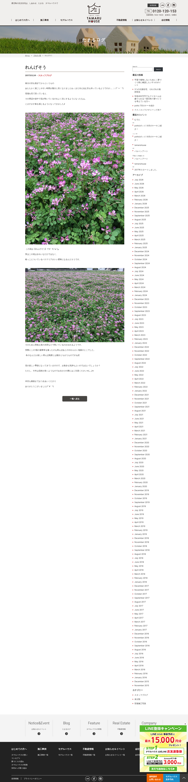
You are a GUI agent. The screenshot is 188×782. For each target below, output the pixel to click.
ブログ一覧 (37, 55)
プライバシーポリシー (33, 778)
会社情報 (165, 20)
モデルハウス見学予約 (171, 777)
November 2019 (141, 494)
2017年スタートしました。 (146, 169)
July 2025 (138, 223)
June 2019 (139, 514)
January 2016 (140, 677)
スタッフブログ (45, 75)
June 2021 (139, 418)
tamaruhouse (140, 145)
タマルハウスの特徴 (19, 765)
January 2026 (140, 203)
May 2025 (139, 231)
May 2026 (139, 187)
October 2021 (140, 403)
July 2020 (138, 462)
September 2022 (142, 359)
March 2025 (139, 239)
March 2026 (139, 195)
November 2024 (141, 255)
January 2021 (140, 438)
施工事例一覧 (43, 755)
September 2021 (141, 406)
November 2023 (141, 303)
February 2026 (141, 199)
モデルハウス (66, 20)
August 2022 (140, 363)
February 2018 (141, 578)
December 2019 (141, 490)
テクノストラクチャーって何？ (147, 110)
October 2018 (140, 546)
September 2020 (142, 454)
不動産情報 (121, 20)
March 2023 (139, 335)
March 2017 (139, 622)
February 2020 (141, 482)
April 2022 (139, 379)
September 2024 (142, 263)
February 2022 (141, 387)
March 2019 (139, 526)
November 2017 (141, 590)
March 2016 (139, 669)
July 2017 (138, 606)
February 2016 (141, 673)
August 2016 (140, 649)
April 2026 (139, 191)
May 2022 (138, 375)
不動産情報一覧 (89, 755)
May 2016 (138, 661)
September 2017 (141, 598)
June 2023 (139, 323)
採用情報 (153, 5)
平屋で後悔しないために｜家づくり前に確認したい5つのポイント (147, 82)
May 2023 (139, 327)
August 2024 (140, 267)
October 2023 (140, 307)
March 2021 (139, 430)
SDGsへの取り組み (19, 768)
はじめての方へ (22, 20)
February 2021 (140, 434)
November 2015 (141, 685)
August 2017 (140, 602)
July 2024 (138, 271)
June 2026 (139, 183)
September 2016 (142, 645)
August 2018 (140, 554)
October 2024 (140, 259)
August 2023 (140, 315)
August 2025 (140, 219)
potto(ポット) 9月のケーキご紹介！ (148, 127)
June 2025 (139, 227)
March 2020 (139, 478)
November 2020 (141, 446)
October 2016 (140, 641)
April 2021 (138, 426)
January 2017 (140, 629)
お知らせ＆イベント (143, 20)
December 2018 (141, 538)
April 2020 (139, 474)
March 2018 (139, 574)
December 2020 (141, 442)
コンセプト (15, 758)
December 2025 (141, 207)
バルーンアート (141, 151)
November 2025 (141, 211)
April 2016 (139, 665)
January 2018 (140, 582)
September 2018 (142, 550)
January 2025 (140, 247)
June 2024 (139, 275)
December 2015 (141, 681)
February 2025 (141, 243)
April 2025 (139, 235)
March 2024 (139, 287)
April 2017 (138, 618)
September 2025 (142, 215)
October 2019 (140, 498)
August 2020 (140, 458)
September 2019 (142, 502)
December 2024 (141, 251)
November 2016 (141, 637)
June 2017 (139, 610)
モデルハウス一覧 (65, 755)
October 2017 (140, 594)
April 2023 (139, 331)
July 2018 (138, 558)
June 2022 (139, 371)
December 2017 (141, 586)
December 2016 (141, 633)
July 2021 (138, 414)
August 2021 (140, 410)
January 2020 (140, 486)
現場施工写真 (140, 703)
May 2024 (139, 279)
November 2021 (141, 399)
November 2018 (141, 542)
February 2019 (141, 530)
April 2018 (139, 570)
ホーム (27, 55)
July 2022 (138, 367)
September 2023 (142, 311)
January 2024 (140, 295)
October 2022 (140, 355)
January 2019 (140, 534)
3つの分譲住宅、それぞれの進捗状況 (147, 90)
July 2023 (138, 319)
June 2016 (139, 657)
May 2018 (138, 566)
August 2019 (140, 506)
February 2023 (141, 339)
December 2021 (141, 395)
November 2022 (141, 351)
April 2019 (139, 522)
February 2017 (140, 626)
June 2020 (139, 466)
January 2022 (140, 391)
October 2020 (140, 450)
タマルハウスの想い (19, 755)
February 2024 (141, 291)
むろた (137, 119)
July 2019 (138, 510)
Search (135, 66)
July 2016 (138, 653)
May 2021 (138, 422)
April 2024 (139, 283)
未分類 (137, 699)
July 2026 (138, 180)
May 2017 (138, 614)
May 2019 (138, 518)
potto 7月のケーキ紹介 (144, 105)
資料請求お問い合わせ (155, 777)
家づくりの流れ (17, 761)
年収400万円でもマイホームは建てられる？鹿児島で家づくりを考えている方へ (147, 98)
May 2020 (139, 470)
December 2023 (141, 299)
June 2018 (139, 562)
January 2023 (140, 343)
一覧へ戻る (75, 399)
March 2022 (139, 383)
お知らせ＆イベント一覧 (115, 755)
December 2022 (141, 347)
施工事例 (44, 20)
